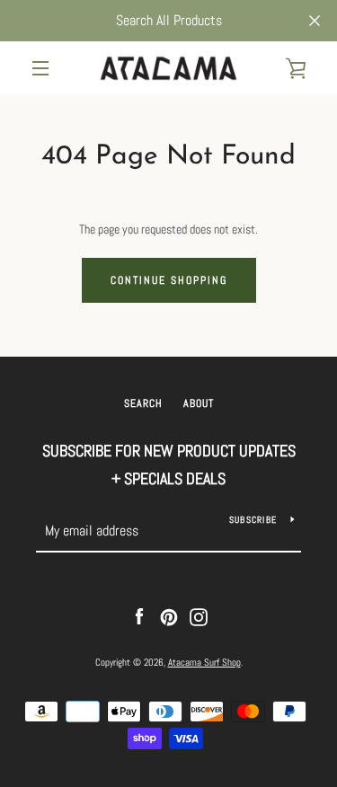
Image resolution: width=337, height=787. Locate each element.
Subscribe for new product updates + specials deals (169, 464)
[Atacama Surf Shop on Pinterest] (169, 616)
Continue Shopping (169, 280)
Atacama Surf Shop (204, 662)
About (198, 403)
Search (143, 403)
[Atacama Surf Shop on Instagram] (199, 616)
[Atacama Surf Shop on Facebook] (139, 616)
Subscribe (253, 520)
